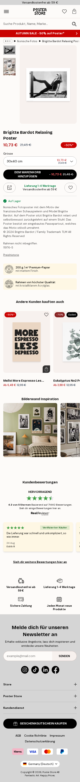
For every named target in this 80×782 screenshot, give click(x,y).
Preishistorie (11, 255)
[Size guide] (9, 188)
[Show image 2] (9, 66)
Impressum (57, 735)
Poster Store (49, 772)
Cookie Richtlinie (35, 735)
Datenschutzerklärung (40, 741)
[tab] (64, 11)
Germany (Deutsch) (41, 764)
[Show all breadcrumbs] (7, 41)
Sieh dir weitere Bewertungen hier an (40, 562)
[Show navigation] (6, 11)
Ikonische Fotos (27, 41)
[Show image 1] (9, 50)
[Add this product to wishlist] (70, 188)
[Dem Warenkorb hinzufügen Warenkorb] (46, 369)
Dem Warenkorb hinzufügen (44, 174)
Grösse (8, 153)
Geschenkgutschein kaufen (43, 723)
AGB (18, 735)
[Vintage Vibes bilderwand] (30, 430)
